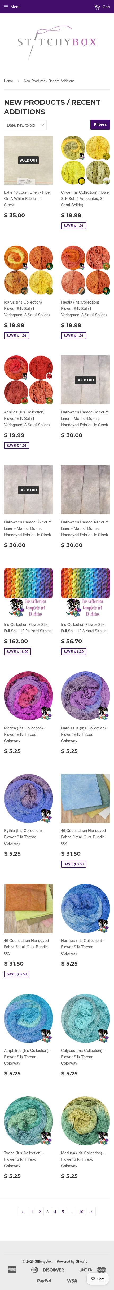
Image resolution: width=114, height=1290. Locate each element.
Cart (106, 6)
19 (81, 1211)
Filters (100, 124)
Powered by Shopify (72, 1261)
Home (8, 80)
